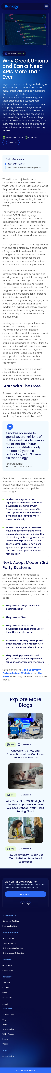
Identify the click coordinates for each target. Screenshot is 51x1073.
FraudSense (7, 965)
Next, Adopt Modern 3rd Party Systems (24, 167)
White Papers (8, 1034)
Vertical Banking (9, 943)
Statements (7, 970)
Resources (12, 53)
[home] (12, 6)
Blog (4, 1019)
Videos (5, 1044)
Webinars (6, 1024)
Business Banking (9, 926)
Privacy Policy (8, 1056)
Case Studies (8, 1029)
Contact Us (7, 997)
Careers (5, 987)
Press (4, 992)
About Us (6, 982)
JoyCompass (8, 938)
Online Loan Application (12, 948)
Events (5, 1039)
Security (6, 1004)
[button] (46, 6)
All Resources (8, 1014)
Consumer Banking (10, 921)
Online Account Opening (13, 953)
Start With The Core (17, 164)
